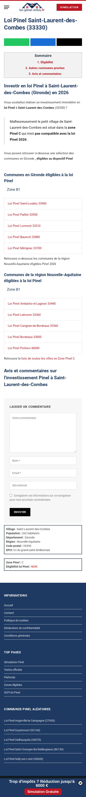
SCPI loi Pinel (12, 692)
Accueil (8, 605)
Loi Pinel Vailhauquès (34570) (22, 739)
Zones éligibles (13, 684)
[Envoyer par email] (69, 42)
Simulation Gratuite (43, 792)
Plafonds (9, 677)
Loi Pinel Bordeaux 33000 (24, 337)
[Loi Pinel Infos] (32, 7)
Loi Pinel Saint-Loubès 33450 (27, 203)
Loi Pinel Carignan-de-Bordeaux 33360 (33, 326)
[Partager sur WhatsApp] (16, 42)
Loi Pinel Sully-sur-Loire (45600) (23, 758)
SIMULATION (69, 7)
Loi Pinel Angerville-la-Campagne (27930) (29, 720)
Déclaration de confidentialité (22, 628)
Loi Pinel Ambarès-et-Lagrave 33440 (32, 303)
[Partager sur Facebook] (43, 42)
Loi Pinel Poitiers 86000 (23, 348)
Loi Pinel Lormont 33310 (24, 226)
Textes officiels (13, 669)
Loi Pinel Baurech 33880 (24, 237)
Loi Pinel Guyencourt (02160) (22, 730)
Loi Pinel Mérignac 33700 (24, 248)
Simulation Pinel (14, 662)
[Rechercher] (52, 7)
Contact (9, 612)
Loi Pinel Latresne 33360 (24, 315)
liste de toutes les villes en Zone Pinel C (48, 358)
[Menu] (6, 7)
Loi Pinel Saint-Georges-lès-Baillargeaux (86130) (34, 749)
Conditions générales (17, 635)
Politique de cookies (16, 620)
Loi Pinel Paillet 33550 (22, 214)
